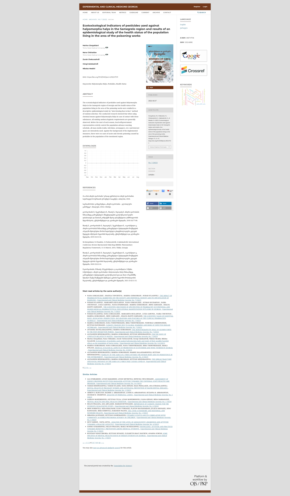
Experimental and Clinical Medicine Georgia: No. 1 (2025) (109, 390)
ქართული (183, 28)
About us (95, 12)
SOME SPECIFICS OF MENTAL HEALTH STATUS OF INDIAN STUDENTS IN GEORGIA (127, 434)
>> (90, 368)
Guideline (133, 12)
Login (205, 6)
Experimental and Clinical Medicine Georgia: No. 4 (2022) (137, 424)
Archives (93, 19)
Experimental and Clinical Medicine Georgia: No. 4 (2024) (137, 406)
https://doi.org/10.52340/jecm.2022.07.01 (102, 77)
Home (85, 12)
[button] (152, 203)
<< (84, 443)
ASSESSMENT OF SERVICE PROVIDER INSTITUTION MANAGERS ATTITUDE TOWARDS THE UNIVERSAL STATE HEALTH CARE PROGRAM (128, 381)
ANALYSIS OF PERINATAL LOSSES (120, 395)
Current (145, 12)
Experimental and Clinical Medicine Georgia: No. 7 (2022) (119, 300)
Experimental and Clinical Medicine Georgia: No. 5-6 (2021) (142, 343)
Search (202, 12)
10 (99, 443)
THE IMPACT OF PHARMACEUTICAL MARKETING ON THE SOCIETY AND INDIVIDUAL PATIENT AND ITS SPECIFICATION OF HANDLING (129, 298)
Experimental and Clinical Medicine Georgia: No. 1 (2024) (150, 402)
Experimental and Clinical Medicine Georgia (110, 7)
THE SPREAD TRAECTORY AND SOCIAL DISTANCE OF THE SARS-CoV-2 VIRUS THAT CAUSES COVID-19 (129, 360)
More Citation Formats (158, 147)
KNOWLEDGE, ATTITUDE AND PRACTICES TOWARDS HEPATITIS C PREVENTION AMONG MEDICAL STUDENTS (130, 427)
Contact (167, 12)
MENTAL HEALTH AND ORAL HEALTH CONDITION (107, 402)
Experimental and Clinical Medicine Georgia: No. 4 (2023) (110, 350)
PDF (151, 87)
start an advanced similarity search (106, 448)
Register (197, 6)
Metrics (122, 12)
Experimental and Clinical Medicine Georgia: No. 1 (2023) (126, 413)
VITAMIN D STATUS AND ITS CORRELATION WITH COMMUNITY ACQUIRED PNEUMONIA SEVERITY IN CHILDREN (126, 416)
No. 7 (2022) (102, 19)
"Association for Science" (123, 466)
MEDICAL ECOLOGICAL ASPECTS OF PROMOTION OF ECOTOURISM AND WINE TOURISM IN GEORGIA (134, 348)
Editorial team (109, 12)
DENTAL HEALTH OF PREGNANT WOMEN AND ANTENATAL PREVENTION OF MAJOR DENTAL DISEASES (127, 388)
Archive (156, 12)
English (183, 24)
